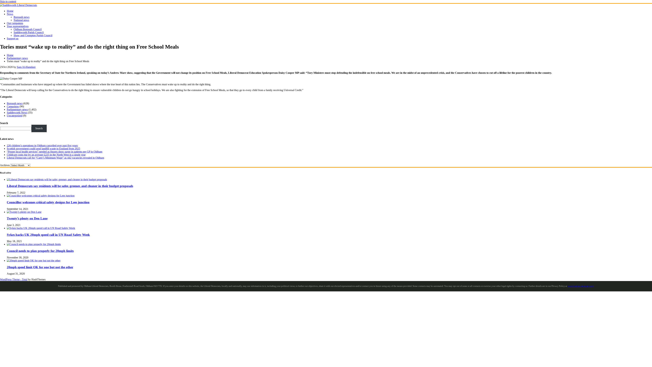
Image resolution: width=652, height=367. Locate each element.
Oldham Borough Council (28, 29)
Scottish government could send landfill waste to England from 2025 (43, 148)
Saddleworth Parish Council (29, 32)
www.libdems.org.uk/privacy (581, 286)
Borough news (21, 17)
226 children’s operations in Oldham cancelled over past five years (42, 145)
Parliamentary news (17, 109)
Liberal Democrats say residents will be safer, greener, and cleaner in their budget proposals (70, 186)
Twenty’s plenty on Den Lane (27, 218)
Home (10, 11)
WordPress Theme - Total (13, 279)
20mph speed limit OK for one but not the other (40, 267)
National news (21, 20)
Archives (5, 165)
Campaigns (13, 106)
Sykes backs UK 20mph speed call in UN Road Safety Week (48, 235)
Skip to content (8, 1)
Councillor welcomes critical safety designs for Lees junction (48, 202)
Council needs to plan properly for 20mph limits (40, 251)
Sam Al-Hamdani (26, 67)
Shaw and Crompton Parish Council (33, 35)
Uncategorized (14, 115)
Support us (12, 38)
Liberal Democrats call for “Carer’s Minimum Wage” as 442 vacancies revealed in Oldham (55, 157)
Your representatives (18, 26)
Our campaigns (15, 23)
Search (4, 123)
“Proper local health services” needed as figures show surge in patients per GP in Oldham (54, 151)
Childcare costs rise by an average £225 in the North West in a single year (46, 154)
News (10, 14)
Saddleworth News (17, 112)
